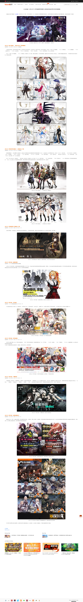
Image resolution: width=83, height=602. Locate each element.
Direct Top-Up (38, 4)
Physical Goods (45, 4)
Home (15, 4)
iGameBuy (8, 4)
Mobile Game (20, 4)
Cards (26, 4)
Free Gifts (51, 4)
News (55, 4)
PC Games (31, 4)
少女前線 (16, 14)
